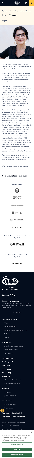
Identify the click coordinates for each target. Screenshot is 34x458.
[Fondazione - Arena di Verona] (17, 3)
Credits (17, 430)
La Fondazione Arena (9, 319)
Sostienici (5, 388)
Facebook (12, 295)
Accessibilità (5, 430)
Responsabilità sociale (11, 350)
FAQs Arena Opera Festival (12, 380)
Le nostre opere (7, 358)
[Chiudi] (32, 433)
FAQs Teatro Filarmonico (12, 383)
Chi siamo (7, 323)
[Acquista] (31, 3)
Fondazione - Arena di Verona (10, 283)
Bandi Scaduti (8, 353)
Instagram (10, 295)
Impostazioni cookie (16, 444)
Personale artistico (10, 327)
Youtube (14, 295)
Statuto (6, 337)
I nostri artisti (6, 365)
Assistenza (6, 376)
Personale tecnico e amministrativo (15, 330)
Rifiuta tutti (17, 449)
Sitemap (23, 430)
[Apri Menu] (2, 3)
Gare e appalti (8, 408)
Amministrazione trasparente (13, 346)
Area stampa (6, 369)
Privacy (12, 430)
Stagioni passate (8, 362)
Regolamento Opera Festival (12, 413)
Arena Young (6, 373)
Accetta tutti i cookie (17, 454)
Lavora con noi (7, 401)
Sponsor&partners (10, 396)
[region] (17, 444)
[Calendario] (26, 3)
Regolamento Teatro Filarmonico (13, 417)
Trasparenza (6, 342)
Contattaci (7, 334)
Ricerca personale (10, 404)
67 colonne (7, 392)
